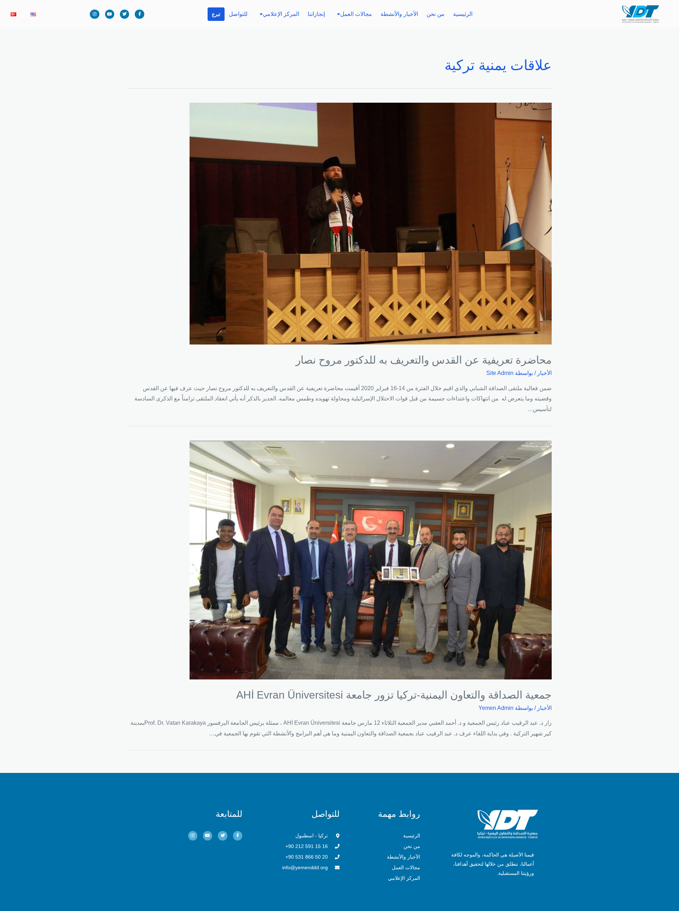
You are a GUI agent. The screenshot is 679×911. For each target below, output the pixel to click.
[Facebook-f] (139, 14)
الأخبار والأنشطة (399, 14)
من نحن (435, 14)
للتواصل (238, 14)
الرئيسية (462, 14)
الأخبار (544, 373)
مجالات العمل (356, 14)
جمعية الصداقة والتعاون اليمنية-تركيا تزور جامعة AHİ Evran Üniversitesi (394, 695)
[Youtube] (109, 14)
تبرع (216, 14)
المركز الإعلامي (281, 14)
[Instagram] (94, 14)
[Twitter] (124, 14)
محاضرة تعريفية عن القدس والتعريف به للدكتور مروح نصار (424, 360)
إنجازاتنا (316, 14)
